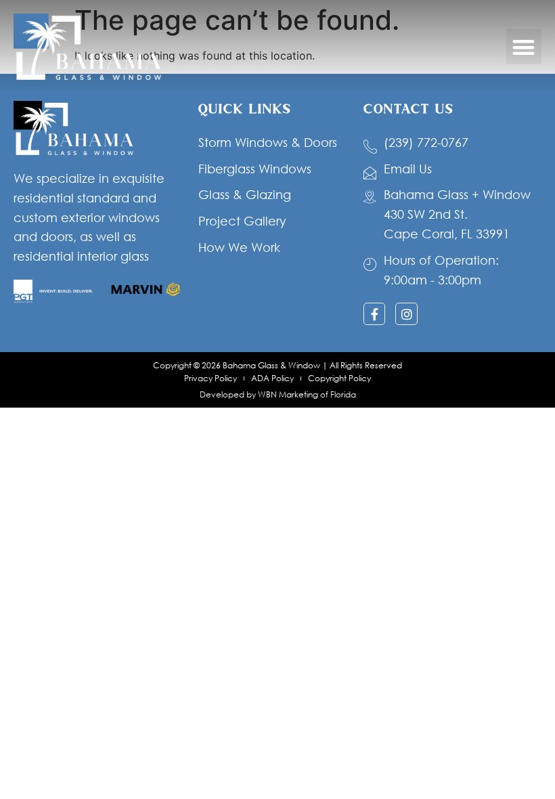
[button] (524, 47)
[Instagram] (406, 313)
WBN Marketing (288, 394)
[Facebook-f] (374, 313)
